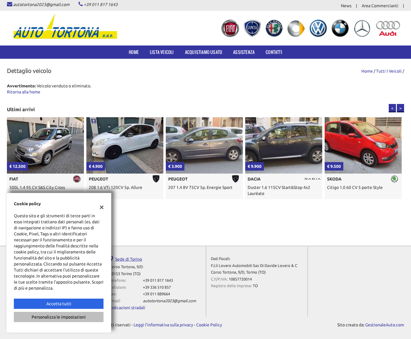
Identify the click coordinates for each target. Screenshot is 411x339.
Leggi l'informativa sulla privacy (163, 324)
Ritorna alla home (23, 91)
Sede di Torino (128, 259)
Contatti (274, 52)
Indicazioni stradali (127, 307)
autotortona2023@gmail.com (41, 4)
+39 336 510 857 (157, 287)
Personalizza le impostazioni (59, 317)
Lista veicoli (162, 52)
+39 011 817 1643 (101, 4)
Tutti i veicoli (389, 71)
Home (134, 52)
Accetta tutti (58, 303)
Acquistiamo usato (203, 52)
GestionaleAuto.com (384, 324)
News (346, 5)
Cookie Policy (209, 324)
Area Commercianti (380, 5)
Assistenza (244, 52)
